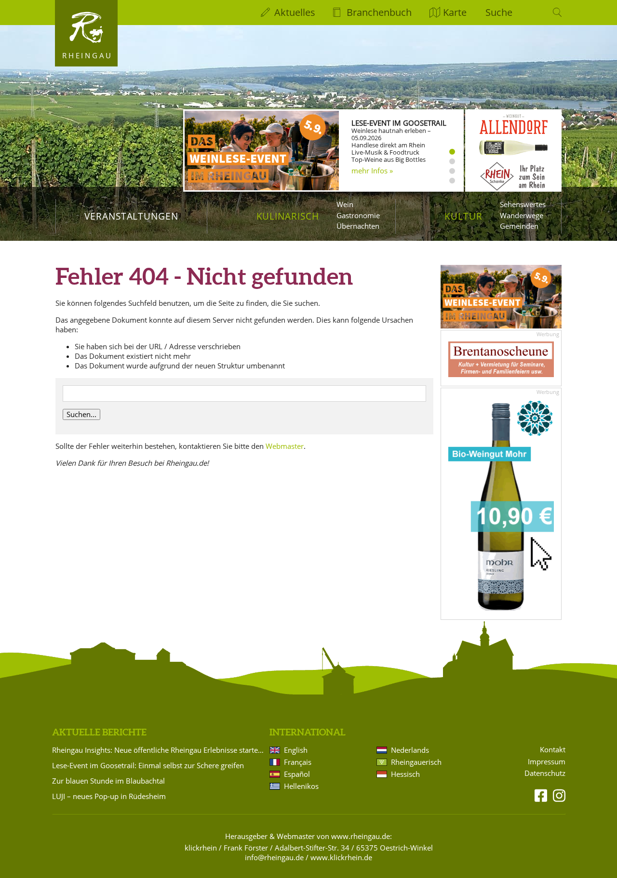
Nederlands (410, 750)
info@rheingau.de (274, 857)
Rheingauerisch (416, 762)
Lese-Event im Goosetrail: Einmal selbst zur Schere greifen (148, 765)
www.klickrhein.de (341, 857)
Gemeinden (519, 226)
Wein (344, 204)
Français (297, 762)
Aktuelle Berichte (99, 732)
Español (297, 774)
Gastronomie (358, 215)
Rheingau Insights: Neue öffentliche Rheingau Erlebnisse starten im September (159, 750)
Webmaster (285, 446)
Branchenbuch (379, 12)
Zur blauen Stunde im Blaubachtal (108, 781)
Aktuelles (294, 12)
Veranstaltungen (131, 216)
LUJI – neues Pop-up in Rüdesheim (109, 796)
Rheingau (87, 55)
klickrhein (201, 847)
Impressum (546, 761)
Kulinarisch (287, 216)
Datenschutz (544, 773)
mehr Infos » (372, 170)
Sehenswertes (523, 204)
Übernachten (357, 226)
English (296, 750)
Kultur (463, 216)
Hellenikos (301, 786)
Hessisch (405, 774)
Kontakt (552, 749)
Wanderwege (521, 215)
